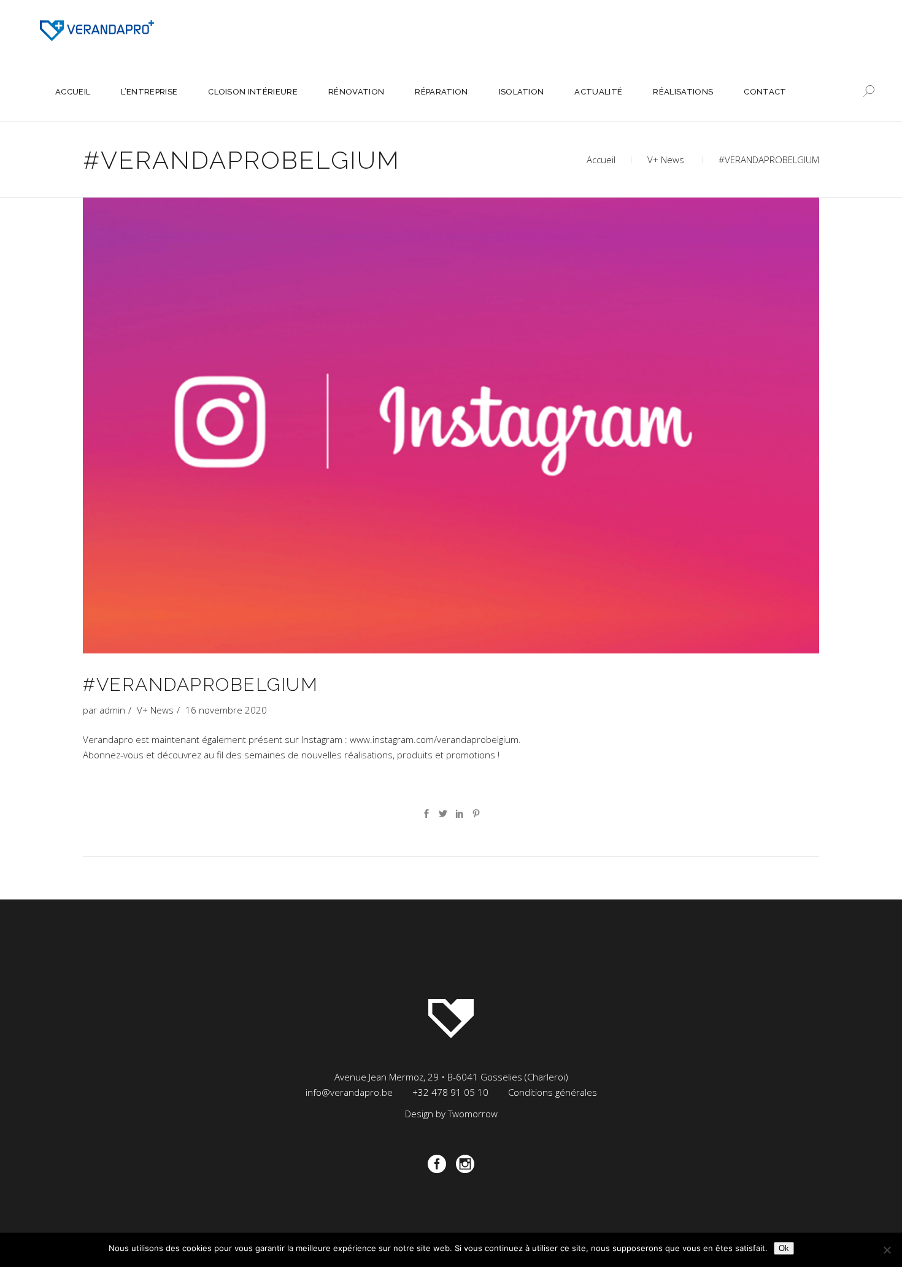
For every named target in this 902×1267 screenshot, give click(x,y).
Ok (784, 1248)
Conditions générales (552, 1092)
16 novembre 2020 (226, 710)
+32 (450, 1092)
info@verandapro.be (349, 1092)
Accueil (601, 159)
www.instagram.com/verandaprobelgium (434, 739)
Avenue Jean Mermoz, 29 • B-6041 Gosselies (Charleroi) (451, 1077)
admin (112, 710)
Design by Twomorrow (451, 1113)
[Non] (887, 1250)
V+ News (665, 159)
